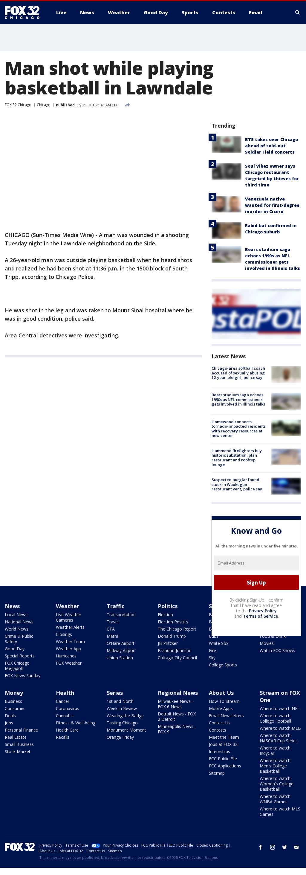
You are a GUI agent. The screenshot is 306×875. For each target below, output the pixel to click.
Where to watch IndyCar (275, 750)
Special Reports (20, 656)
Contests (217, 730)
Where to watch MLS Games (280, 811)
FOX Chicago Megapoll (17, 665)
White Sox (218, 643)
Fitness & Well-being (75, 723)
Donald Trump (172, 636)
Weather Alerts (70, 627)
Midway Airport (121, 650)
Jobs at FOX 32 (223, 744)
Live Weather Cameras (68, 617)
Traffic (115, 606)
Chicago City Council (177, 657)
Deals (10, 715)
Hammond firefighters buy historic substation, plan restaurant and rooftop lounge (237, 457)
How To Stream (224, 701)
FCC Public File (223, 758)
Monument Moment (126, 730)
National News (19, 622)
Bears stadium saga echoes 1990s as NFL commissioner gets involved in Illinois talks (238, 399)
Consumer (15, 708)
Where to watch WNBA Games (275, 798)
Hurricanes (66, 656)
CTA (111, 629)
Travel (113, 622)
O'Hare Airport (120, 643)
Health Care (67, 730)
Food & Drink (273, 636)
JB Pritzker (168, 643)
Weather (67, 606)
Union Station (120, 657)
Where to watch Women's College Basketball (276, 783)
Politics (168, 606)
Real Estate (16, 737)
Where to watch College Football (275, 718)
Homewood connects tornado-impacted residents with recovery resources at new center (239, 428)
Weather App (68, 648)
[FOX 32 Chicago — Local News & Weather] (24, 12)
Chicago (44, 104)
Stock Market (17, 751)
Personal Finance (21, 730)
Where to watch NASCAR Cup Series (279, 738)
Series (115, 692)
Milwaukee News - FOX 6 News (175, 703)
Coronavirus (67, 708)
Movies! (267, 643)
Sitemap (217, 773)
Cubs (213, 636)
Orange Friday (120, 737)
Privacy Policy (263, 611)
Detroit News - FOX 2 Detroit (177, 716)
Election (165, 614)
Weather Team (70, 641)
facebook (260, 847)
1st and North (120, 701)
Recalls (62, 737)
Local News (16, 614)
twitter (284, 847)
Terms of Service (260, 616)
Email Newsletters (226, 715)
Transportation (121, 614)
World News (16, 629)
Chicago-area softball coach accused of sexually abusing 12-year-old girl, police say (238, 372)
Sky (212, 657)
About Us (221, 692)
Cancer (62, 701)
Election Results (173, 622)
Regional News (178, 692)
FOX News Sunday (22, 675)
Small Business (19, 744)
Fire (212, 650)
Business (13, 701)
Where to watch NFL (280, 708)
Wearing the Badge (125, 715)
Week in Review (122, 708)
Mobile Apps (221, 708)
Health (65, 692)
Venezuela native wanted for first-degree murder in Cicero (272, 205)
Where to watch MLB (280, 728)
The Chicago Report (177, 629)
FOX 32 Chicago (18, 104)
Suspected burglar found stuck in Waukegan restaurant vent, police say (237, 484)
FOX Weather (69, 663)
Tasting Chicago (122, 723)
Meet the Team (224, 737)
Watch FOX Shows (277, 650)
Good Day (15, 648)
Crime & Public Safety (19, 638)
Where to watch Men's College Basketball (275, 766)
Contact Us (219, 723)
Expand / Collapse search (297, 12)
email (296, 847)
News (12, 606)
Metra (112, 636)
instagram (272, 847)
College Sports (223, 665)
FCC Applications (225, 766)
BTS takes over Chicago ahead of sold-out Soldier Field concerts (271, 146)
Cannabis (65, 715)
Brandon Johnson (175, 650)
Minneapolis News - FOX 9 (177, 729)
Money (14, 692)
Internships (219, 751)
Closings (64, 634)
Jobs (9, 723)
